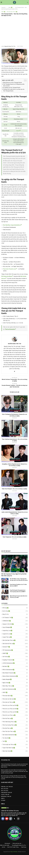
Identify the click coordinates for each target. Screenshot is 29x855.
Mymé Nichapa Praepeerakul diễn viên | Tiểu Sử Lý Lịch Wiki (18, 596)
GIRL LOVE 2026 (4, 788)
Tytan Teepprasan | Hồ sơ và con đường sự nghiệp (14, 537)
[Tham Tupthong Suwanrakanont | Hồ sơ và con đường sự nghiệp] (14, 428)
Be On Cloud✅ (15, 611)
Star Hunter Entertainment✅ (15, 734)
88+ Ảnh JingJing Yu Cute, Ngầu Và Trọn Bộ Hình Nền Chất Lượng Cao (13, 574)
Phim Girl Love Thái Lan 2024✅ (15, 705)
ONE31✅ (10, 7)
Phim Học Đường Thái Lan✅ (15, 725)
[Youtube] (6, 818)
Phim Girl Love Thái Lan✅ (15, 715)
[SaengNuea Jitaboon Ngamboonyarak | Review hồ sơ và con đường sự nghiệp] (14, 453)
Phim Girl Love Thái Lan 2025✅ (15, 708)
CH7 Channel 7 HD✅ (15, 617)
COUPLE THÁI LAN (5, 794)
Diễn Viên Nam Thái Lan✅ (15, 640)
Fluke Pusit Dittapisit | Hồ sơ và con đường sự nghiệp (14, 488)
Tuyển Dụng (23, 847)
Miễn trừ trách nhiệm (4, 845)
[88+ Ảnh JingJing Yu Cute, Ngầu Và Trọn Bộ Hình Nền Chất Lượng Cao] (14, 563)
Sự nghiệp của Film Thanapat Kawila (11, 87)
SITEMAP (3, 800)
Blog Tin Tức (15, 614)
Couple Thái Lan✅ (15, 637)
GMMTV (3, 798)
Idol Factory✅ (15, 656)
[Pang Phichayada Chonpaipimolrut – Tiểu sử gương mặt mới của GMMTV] (4, 591)
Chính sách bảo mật (16, 843)
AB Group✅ (15, 607)
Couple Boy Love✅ (15, 630)
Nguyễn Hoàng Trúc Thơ (10, 46)
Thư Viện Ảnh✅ (15, 738)
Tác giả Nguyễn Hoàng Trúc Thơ (19, 845)
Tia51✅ (15, 741)
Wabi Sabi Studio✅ (15, 751)
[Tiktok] (10, 818)
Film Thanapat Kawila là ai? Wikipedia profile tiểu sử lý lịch (13, 85)
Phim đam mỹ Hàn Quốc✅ (15, 699)
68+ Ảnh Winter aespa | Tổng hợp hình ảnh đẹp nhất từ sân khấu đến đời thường (19, 579)
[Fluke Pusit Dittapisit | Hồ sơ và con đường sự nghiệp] (14, 478)
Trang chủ (3, 7)
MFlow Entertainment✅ (15, 669)
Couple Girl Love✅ (15, 634)
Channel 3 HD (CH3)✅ (15, 624)
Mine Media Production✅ (15, 673)
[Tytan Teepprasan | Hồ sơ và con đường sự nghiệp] (14, 526)
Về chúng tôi (7, 843)
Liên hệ (3, 847)
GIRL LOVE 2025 (4, 790)
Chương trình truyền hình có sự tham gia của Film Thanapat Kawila (13, 90)
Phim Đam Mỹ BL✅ (15, 695)
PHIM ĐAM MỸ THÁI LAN (6, 792)
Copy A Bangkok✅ (15, 627)
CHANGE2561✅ (15, 620)
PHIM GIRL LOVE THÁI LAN (7, 786)
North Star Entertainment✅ (15, 689)
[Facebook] (3, 818)
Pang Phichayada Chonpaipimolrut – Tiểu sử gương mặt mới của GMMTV (18, 591)
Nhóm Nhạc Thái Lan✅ (15, 686)
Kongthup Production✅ (15, 660)
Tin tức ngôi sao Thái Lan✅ (15, 744)
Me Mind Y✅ (15, 666)
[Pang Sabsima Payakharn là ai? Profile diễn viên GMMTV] (4, 586)
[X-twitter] (14, 818)
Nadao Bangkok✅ (15, 679)
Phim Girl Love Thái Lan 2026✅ (15, 712)
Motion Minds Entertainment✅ (15, 676)
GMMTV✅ (15, 653)
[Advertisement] (14, 30)
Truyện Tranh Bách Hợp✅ (15, 747)
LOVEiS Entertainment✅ (15, 663)
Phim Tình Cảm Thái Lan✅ (15, 731)
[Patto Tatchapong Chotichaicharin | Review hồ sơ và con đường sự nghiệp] (14, 403)
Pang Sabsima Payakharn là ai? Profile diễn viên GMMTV (18, 585)
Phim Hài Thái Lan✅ (15, 718)
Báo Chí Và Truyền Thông (13, 847)
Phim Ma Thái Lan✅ (15, 728)
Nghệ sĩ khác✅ (15, 682)
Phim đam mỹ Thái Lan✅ (15, 702)
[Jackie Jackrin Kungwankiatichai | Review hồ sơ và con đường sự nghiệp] (14, 501)
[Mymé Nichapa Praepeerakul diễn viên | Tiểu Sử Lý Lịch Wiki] (4, 597)
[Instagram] (18, 818)
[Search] (27, 2)
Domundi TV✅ (15, 646)
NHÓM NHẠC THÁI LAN (6, 796)
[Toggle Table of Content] (24, 80)
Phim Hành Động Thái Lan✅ (15, 721)
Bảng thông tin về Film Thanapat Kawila (12, 82)
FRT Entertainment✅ (15, 650)
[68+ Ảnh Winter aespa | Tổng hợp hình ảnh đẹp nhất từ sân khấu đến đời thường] (4, 580)
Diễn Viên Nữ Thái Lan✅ (15, 643)
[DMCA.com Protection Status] (5, 807)
